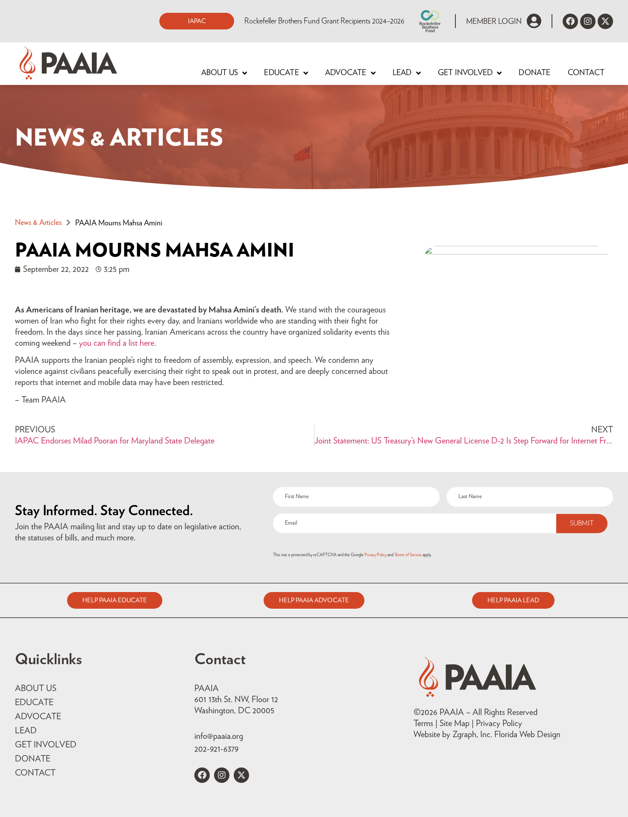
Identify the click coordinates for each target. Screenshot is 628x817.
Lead (402, 73)
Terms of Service (408, 555)
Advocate (346, 73)
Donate (534, 73)
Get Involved (465, 73)
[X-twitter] (605, 21)
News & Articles (38, 223)
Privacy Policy (375, 555)
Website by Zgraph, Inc (452, 734)
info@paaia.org (218, 736)
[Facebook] (570, 21)
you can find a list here (116, 343)
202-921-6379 (216, 749)
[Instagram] (588, 21)
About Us (219, 73)
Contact (586, 73)
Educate (281, 73)
